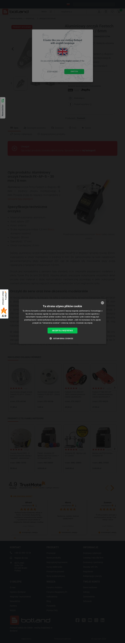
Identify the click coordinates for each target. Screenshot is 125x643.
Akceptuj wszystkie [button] (62, 330)
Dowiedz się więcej (84, 323)
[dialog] (62, 321)
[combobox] (102, 302)
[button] (62, 338)
